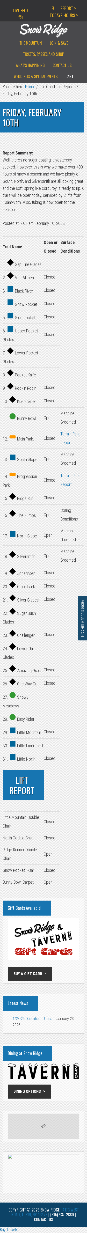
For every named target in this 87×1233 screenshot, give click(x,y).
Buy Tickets (9, 1229)
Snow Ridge (43, 30)
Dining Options (27, 1091)
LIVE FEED (20, 10)
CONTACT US (43, 1219)
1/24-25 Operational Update (34, 1018)
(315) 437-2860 (62, 1215)
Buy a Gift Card (28, 973)
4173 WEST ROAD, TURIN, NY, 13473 (45, 1212)
